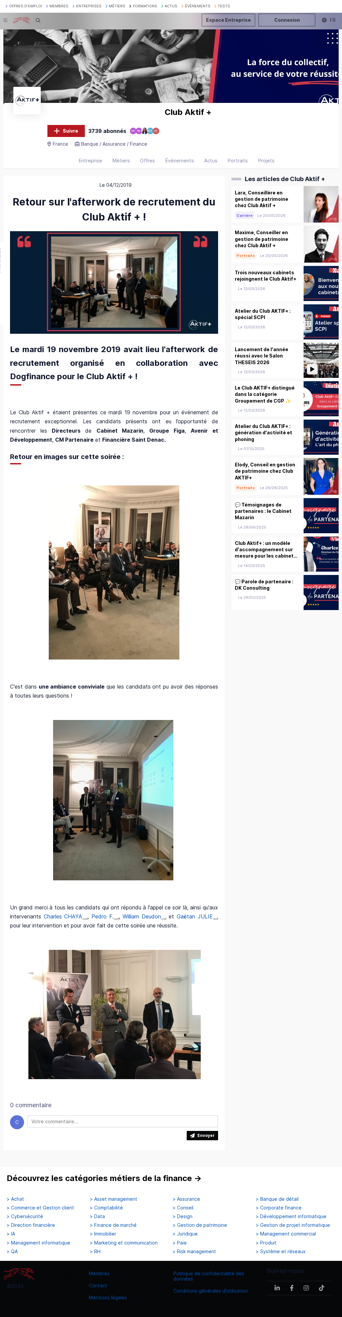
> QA (12, 1251)
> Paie (180, 1243)
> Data (97, 1216)
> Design (182, 1216)
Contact (98, 1285)
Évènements (179, 160)
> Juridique (185, 1233)
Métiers (121, 160)
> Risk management (194, 1251)
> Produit (266, 1243)
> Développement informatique (291, 1216)
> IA (11, 1233)
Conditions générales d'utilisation (210, 1291)
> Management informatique (38, 1243)
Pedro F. (103, 916)
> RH (95, 1251)
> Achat (15, 1199)
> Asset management (113, 1199)
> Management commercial (286, 1233)
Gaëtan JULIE (195, 916)
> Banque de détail (277, 1199)
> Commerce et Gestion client (40, 1207)
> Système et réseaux (281, 1251)
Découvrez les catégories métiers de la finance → (104, 1178)
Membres (99, 1273)
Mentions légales (108, 1297)
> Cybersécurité (25, 1216)
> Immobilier (103, 1233)
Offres (147, 160)
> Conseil (183, 1207)
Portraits (237, 160)
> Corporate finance (279, 1207)
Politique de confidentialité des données (208, 1276)
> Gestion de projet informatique (293, 1225)
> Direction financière (31, 1225)
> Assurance (186, 1199)
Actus (210, 160)
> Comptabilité (106, 1207)
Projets (266, 160)
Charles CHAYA (63, 916)
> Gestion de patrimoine (200, 1225)
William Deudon (142, 916)
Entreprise (90, 160)
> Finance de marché (113, 1225)
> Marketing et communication (124, 1243)
